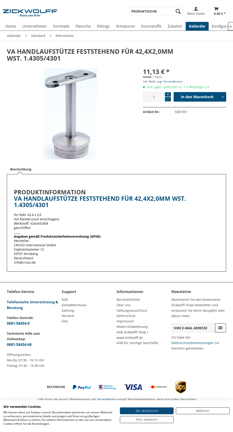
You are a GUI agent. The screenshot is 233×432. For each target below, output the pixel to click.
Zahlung (68, 310)
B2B (65, 299)
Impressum (125, 321)
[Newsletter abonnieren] (220, 327)
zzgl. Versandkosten (169, 81)
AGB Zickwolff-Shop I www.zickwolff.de (132, 335)
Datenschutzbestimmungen (192, 343)
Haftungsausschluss (131, 310)
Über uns (123, 305)
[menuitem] (156, 11)
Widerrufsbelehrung (132, 326)
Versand (68, 316)
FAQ (65, 321)
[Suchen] (178, 11)
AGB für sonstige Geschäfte (137, 343)
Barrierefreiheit (128, 299)
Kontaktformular (74, 305)
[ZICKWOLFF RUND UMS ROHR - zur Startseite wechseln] (30, 14)
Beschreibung (20, 169)
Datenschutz (126, 316)
